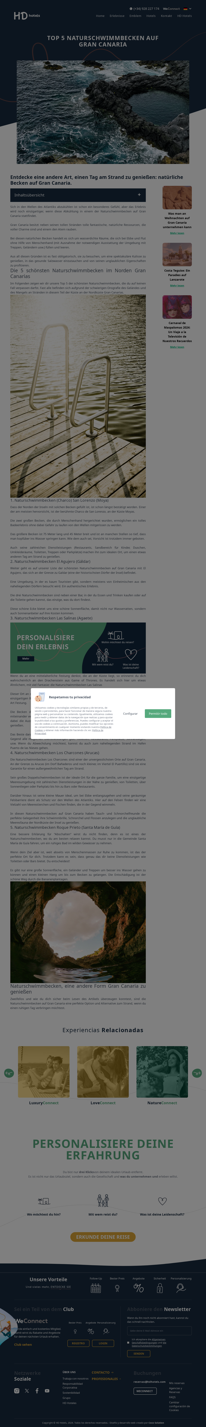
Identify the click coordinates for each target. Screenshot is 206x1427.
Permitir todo (158, 714)
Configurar (130, 714)
